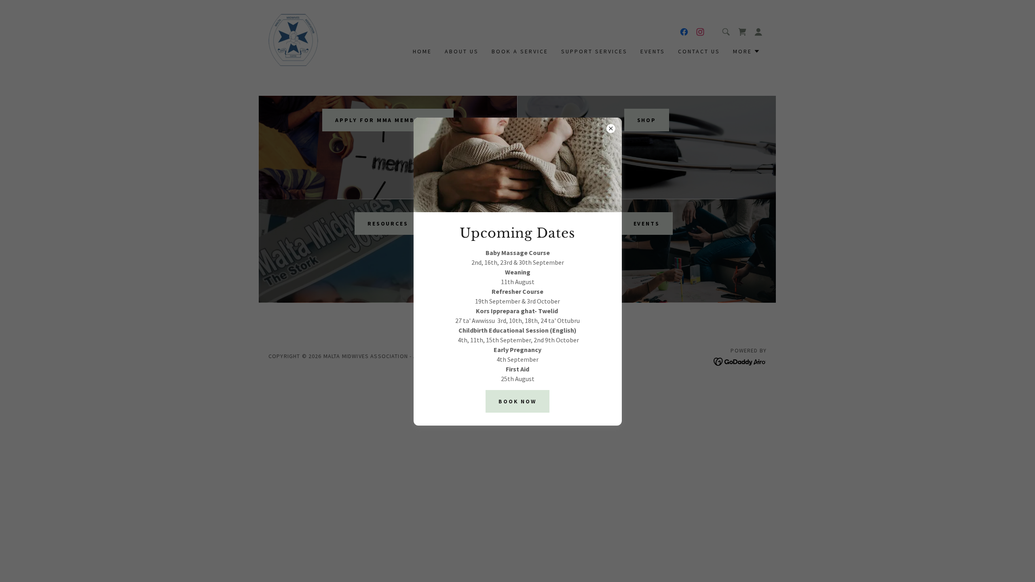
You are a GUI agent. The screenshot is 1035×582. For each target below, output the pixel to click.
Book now (517, 401)
